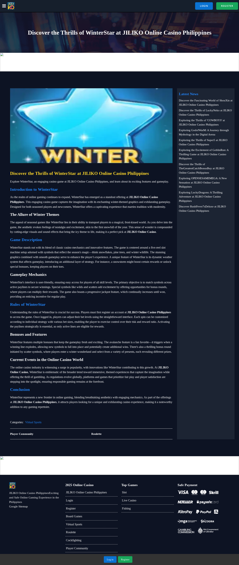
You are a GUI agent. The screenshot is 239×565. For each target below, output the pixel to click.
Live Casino (129, 500)
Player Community (77, 548)
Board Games (74, 516)
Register (71, 508)
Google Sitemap (18, 506)
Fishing (126, 508)
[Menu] (4, 6)
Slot (124, 492)
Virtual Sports (33, 422)
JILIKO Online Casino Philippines (86, 492)
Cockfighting (73, 540)
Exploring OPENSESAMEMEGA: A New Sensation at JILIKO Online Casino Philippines (203, 182)
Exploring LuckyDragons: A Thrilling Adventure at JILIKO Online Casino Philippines (201, 196)
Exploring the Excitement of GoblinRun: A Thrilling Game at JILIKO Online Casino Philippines (204, 154)
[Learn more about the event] (119, 62)
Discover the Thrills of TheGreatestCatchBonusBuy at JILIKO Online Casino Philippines (201, 168)
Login (69, 500)
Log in (110, 559)
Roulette (71, 532)
